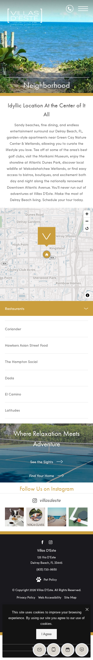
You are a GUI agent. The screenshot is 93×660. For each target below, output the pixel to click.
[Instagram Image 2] (35, 517)
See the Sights (42, 461)
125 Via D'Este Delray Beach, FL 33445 (46, 560)
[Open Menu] (83, 8)
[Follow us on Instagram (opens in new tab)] (51, 542)
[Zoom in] (87, 213)
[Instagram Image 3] (57, 517)
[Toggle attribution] (88, 295)
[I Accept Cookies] (87, 609)
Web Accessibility (49, 597)
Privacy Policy (26, 597)
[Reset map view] (87, 228)
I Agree (46, 634)
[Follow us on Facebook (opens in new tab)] (42, 542)
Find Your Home (42, 475)
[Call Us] (69, 8)
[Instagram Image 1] (14, 517)
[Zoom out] (87, 221)
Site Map (70, 597)
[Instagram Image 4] (78, 517)
